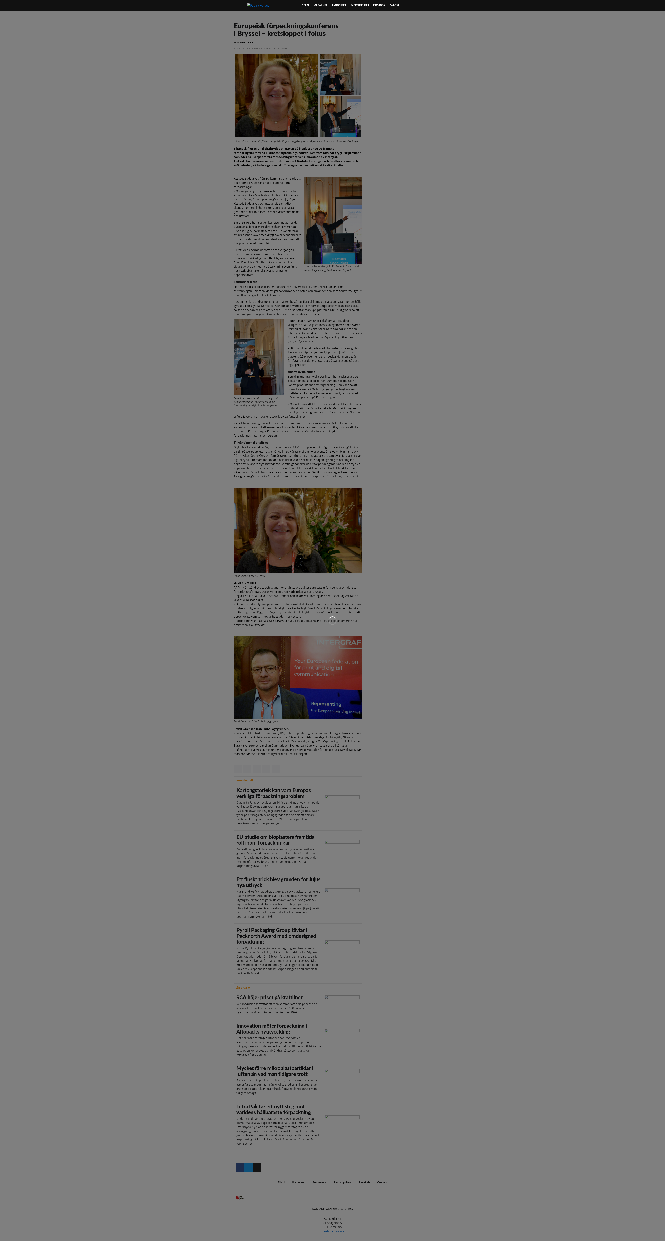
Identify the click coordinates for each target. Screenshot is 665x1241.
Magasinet (320, 5)
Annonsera (339, 5)
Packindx (379, 5)
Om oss (394, 5)
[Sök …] (423, 5)
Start (305, 5)
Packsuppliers (360, 5)
